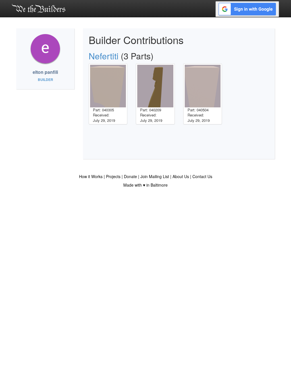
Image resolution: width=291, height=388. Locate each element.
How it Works (91, 176)
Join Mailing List (154, 176)
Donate (130, 176)
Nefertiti (104, 56)
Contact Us (202, 176)
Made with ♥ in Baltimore (145, 185)
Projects (113, 176)
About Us (180, 176)
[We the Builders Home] (39, 8)
